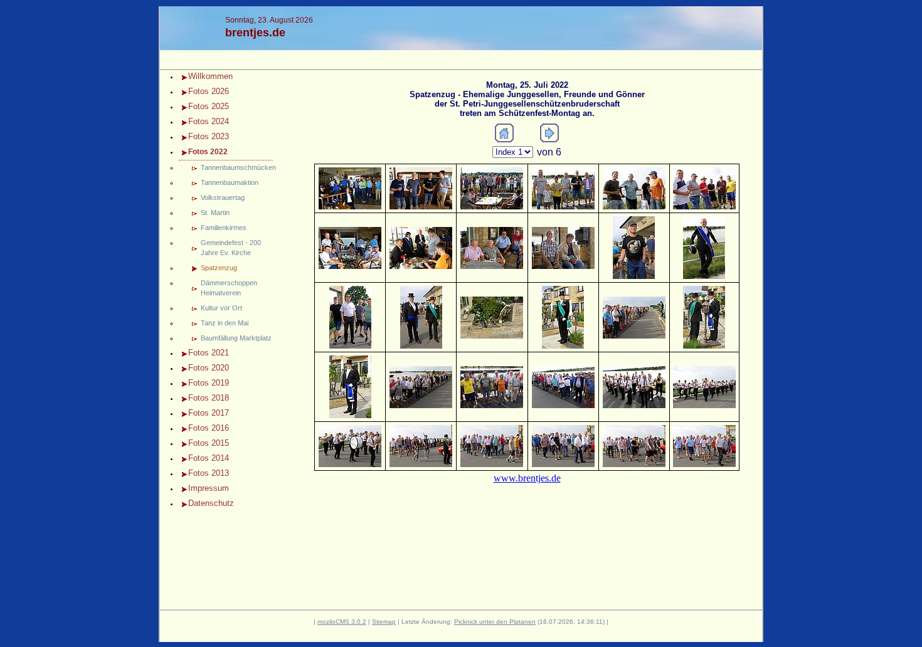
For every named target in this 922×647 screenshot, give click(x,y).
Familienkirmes (223, 227)
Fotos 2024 (208, 121)
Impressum (208, 488)
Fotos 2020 (208, 367)
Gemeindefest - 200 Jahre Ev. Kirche (231, 247)
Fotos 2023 (208, 136)
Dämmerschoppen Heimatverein (229, 288)
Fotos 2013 (208, 473)
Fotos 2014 (208, 458)
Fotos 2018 (208, 397)
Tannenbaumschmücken (237, 167)
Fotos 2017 (208, 413)
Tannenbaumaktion (229, 182)
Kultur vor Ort (221, 308)
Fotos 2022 (208, 151)
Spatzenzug (219, 267)
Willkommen (210, 76)
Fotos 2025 (208, 106)
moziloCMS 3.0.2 (341, 621)
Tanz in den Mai (224, 323)
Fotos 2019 (208, 382)
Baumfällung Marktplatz (236, 338)
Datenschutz (211, 503)
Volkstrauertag (223, 197)
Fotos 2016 (208, 428)
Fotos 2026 (208, 91)
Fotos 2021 (208, 352)
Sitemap (384, 621)
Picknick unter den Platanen (495, 621)
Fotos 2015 (208, 443)
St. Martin (215, 212)
